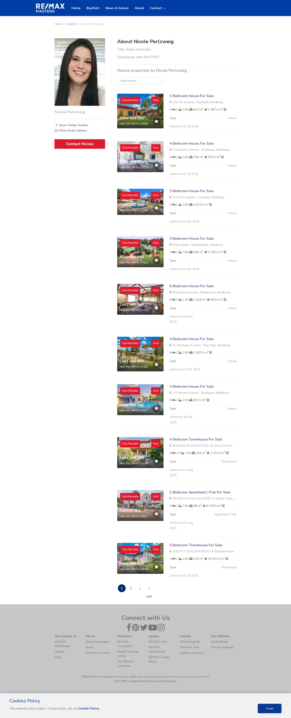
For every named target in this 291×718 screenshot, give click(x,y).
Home (58, 24)
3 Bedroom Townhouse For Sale (195, 545)
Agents (72, 24)
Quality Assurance (192, 653)
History (59, 652)
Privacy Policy (182, 677)
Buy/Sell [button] (93, 8)
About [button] (139, 8)
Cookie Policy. (89, 708)
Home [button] (76, 8)
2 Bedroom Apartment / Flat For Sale (199, 492)
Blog (57, 657)
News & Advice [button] (117, 8)
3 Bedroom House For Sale (191, 191)
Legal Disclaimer (161, 677)
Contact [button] (156, 8)
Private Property (222, 647)
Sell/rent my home (98, 653)
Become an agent (98, 642)
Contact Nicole (79, 144)
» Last (149, 589)
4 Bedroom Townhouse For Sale (195, 439)
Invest (90, 647)
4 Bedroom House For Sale (191, 143)
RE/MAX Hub (157, 642)
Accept (270, 708)
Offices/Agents (190, 642)
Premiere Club (189, 647)
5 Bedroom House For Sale (191, 95)
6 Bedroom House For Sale (191, 286)
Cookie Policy (201, 677)
